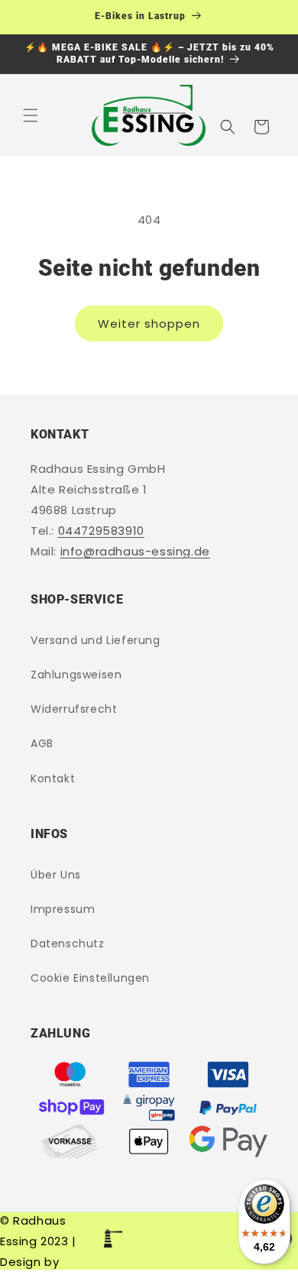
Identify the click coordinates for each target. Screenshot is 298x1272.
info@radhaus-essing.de (135, 551)
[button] (30, 115)
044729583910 (101, 531)
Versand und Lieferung (95, 640)
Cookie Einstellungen (90, 978)
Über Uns (56, 874)
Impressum (63, 909)
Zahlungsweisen (76, 674)
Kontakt (53, 778)
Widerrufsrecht (74, 709)
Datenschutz (68, 943)
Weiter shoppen (149, 324)
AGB (42, 743)
